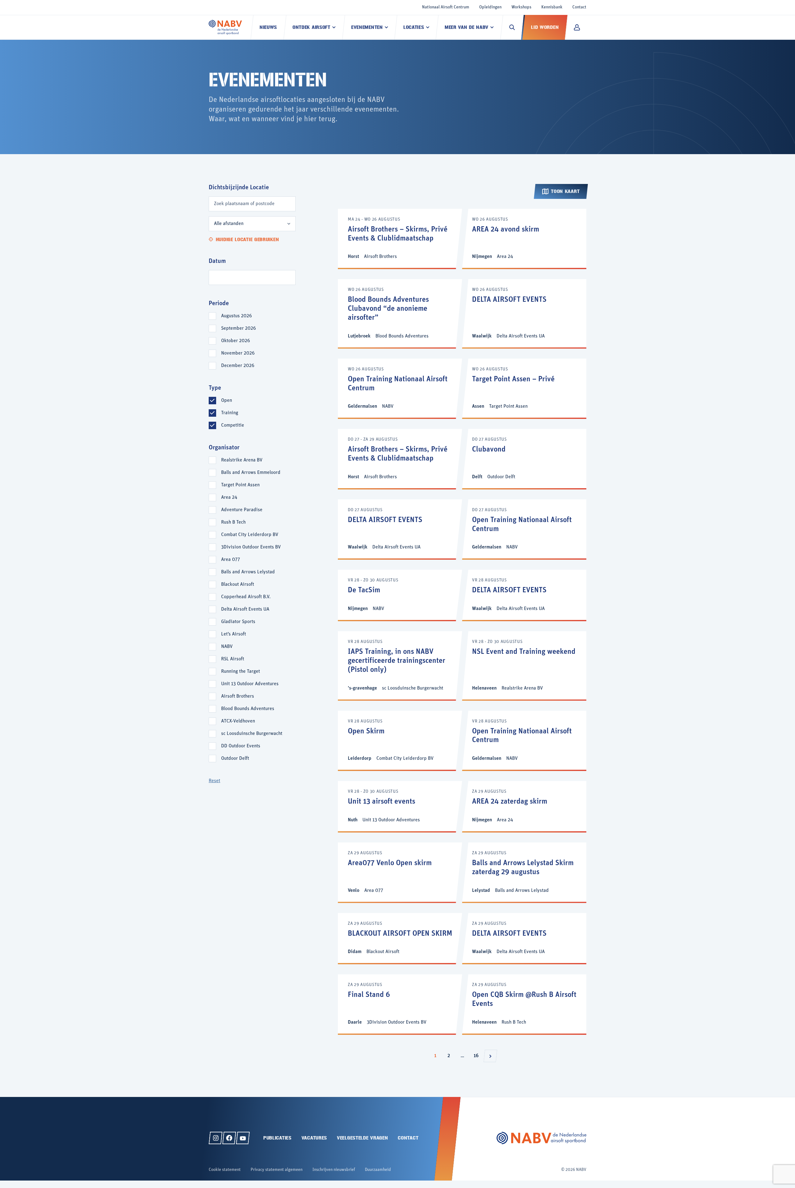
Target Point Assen (240, 485)
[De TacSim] (400, 595)
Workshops (521, 7)
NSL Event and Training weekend (523, 652)
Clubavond (489, 449)
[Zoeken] (512, 27)
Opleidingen (490, 7)
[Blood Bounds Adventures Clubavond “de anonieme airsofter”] (400, 313)
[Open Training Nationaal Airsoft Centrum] (400, 388)
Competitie (232, 425)
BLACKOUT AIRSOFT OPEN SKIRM (400, 934)
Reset (214, 780)
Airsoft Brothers (237, 696)
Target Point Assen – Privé (513, 379)
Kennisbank (551, 7)
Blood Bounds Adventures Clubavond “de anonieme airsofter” (388, 309)
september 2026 (238, 328)
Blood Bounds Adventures (247, 708)
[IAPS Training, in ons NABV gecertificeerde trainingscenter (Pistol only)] (400, 665)
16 (477, 1055)
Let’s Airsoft (233, 634)
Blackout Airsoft (237, 584)
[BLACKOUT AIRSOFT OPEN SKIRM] (400, 938)
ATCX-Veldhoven (238, 721)
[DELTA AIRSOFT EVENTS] (524, 313)
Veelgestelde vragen (362, 1137)
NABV (227, 646)
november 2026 (238, 353)
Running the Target (240, 671)
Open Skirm (366, 731)
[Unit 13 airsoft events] (400, 806)
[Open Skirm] (400, 740)
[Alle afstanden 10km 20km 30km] (252, 223)
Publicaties (277, 1137)
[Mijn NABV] (577, 27)
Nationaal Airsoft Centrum (445, 7)
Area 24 (229, 497)
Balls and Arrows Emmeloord (250, 472)
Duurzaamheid (378, 1169)
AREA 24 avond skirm (505, 229)
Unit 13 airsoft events (381, 801)
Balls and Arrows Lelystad (248, 572)
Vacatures (314, 1137)
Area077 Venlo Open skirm (390, 863)
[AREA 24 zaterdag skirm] (524, 806)
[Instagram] (215, 1138)
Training (229, 413)
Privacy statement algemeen (276, 1169)
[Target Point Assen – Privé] (524, 388)
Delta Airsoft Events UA (245, 609)
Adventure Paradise (241, 509)
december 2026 (237, 365)
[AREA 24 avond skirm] (524, 238)
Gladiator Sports (238, 621)
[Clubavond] (524, 458)
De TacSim (364, 590)
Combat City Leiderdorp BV (249, 534)
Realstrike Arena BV (241, 460)
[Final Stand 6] (400, 1004)
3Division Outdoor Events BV (251, 547)
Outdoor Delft (235, 758)
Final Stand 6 (369, 995)
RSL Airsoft (232, 659)
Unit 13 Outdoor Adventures (250, 683)
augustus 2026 (236, 316)
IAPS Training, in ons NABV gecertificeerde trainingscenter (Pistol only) (396, 661)
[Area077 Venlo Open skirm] (400, 872)
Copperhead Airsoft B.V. (245, 596)
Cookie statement (225, 1169)
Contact (579, 7)
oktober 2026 (235, 340)
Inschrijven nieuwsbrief (333, 1169)
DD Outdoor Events (240, 746)
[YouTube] (243, 1138)
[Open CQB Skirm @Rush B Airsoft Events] (524, 1004)
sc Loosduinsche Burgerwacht (251, 733)
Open (226, 400)
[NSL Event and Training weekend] (524, 665)
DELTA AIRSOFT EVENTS (509, 300)
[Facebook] (229, 1138)
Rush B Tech (233, 522)
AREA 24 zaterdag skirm (509, 801)
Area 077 (230, 559)
